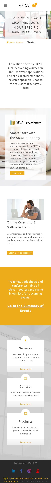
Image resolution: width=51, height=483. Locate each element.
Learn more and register (20, 252)
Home (11, 42)
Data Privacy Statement (22, 478)
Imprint (6, 478)
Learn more (17, 173)
